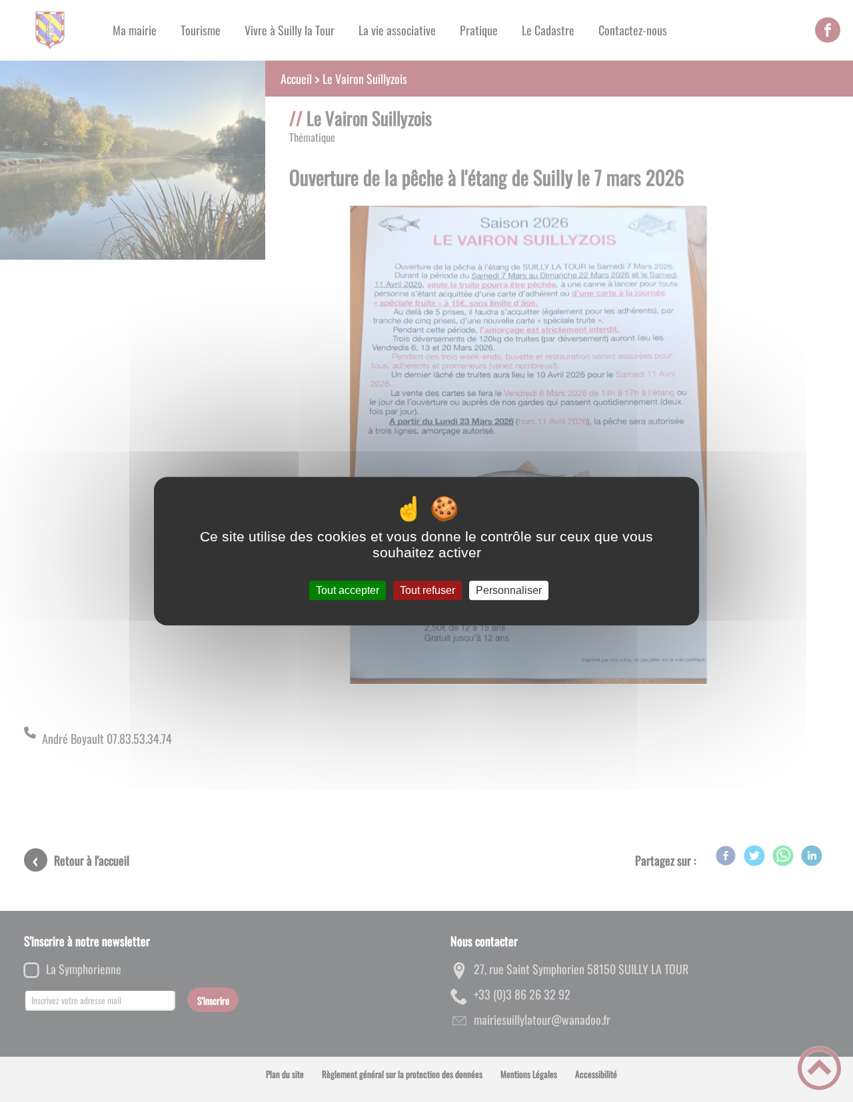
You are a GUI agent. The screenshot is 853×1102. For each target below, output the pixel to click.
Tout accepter (347, 590)
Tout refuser (427, 590)
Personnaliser (509, 590)
